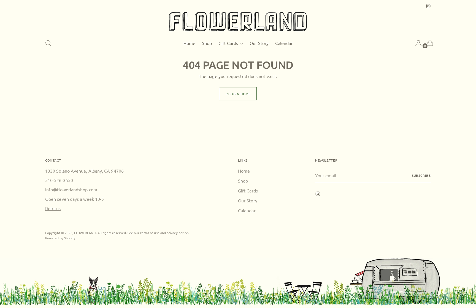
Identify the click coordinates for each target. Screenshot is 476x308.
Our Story (247, 200)
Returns (53, 208)
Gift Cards (248, 190)
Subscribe (421, 175)
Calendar (247, 210)
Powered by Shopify (60, 238)
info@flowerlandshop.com (71, 189)
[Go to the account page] (416, 43)
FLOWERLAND (85, 233)
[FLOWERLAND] (238, 21)
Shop (243, 180)
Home (244, 170)
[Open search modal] (48, 43)
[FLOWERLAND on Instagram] (428, 6)
